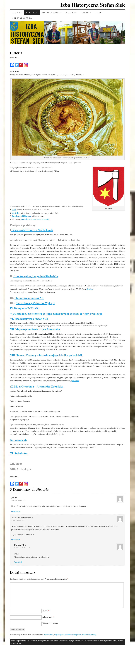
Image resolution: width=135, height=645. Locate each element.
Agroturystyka (22, 18)
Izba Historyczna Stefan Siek (92, 5)
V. (11, 314)
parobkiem (75, 380)
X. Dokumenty (18, 440)
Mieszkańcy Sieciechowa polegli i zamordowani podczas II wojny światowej (57, 314)
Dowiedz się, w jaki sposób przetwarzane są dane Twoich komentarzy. (70, 634)
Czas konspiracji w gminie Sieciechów (35, 276)
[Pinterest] (21, 63)
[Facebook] (12, 63)
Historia (32, 12)
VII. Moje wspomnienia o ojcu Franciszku (35, 329)
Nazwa (45, 610)
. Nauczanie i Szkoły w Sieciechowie (32, 230)
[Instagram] (26, 63)
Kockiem (89, 289)
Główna (17, 12)
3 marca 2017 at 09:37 (18, 520)
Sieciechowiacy (52, 12)
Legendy (71, 12)
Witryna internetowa (50, 623)
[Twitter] (17, 63)
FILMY (99, 12)
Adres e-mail (48, 617)
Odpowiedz (15, 511)
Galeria (86, 12)
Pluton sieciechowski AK (29, 298)
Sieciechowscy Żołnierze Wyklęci (35, 303)
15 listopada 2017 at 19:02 (22, 548)
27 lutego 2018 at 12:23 (18, 500)
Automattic (119, 640)
